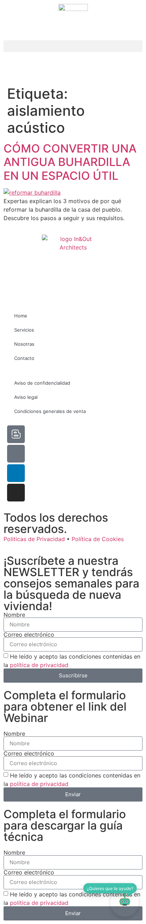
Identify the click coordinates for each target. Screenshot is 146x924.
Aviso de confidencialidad (42, 383)
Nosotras (24, 344)
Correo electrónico (29, 634)
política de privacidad (39, 664)
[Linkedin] (16, 473)
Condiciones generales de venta (50, 411)
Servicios (24, 330)
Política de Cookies (98, 539)
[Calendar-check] (16, 454)
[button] (73, 46)
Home (20, 315)
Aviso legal (26, 397)
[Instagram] (16, 492)
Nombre (14, 615)
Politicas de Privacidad (34, 539)
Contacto (24, 358)
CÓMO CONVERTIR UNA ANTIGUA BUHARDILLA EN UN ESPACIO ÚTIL (70, 162)
